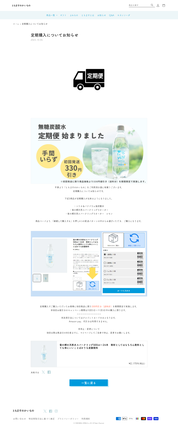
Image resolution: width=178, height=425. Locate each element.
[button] (40, 5)
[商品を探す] (152, 5)
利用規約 (85, 418)
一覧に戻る (88, 383)
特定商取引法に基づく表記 (42, 418)
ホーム (16, 23)
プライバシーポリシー (68, 418)
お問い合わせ (19, 418)
